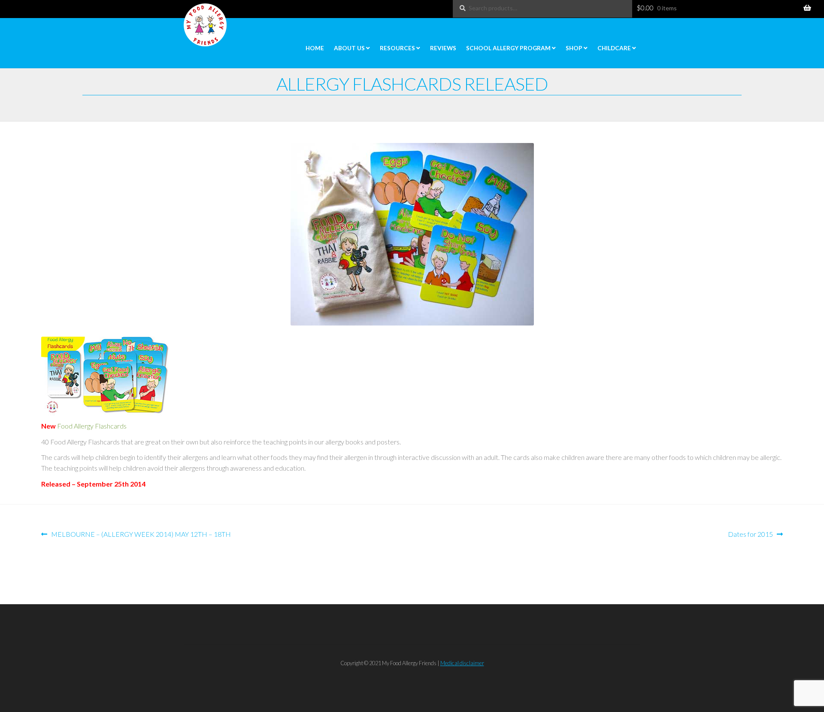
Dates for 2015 (750, 534)
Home (315, 48)
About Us (349, 48)
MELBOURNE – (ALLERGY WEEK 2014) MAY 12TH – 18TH (141, 534)
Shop (574, 48)
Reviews (443, 48)
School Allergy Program (508, 48)
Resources (397, 48)
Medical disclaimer (462, 663)
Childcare (614, 48)
